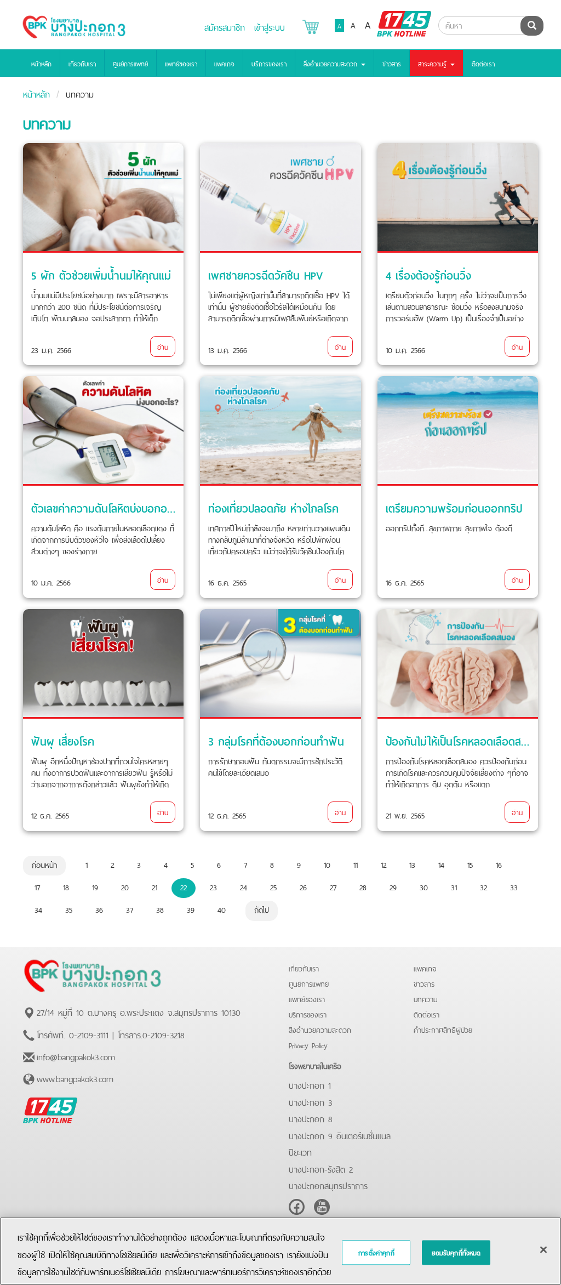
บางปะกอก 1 (310, 1084)
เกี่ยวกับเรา (82, 63)
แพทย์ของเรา (181, 63)
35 (68, 909)
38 (160, 909)
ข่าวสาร (391, 63)
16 (499, 864)
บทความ (426, 998)
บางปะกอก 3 (310, 1101)
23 (213, 886)
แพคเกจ (224, 63)
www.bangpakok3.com (75, 1077)
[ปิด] (543, 1250)
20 (125, 886)
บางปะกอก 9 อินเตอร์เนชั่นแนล (340, 1134)
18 (66, 886)
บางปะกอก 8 (310, 1117)
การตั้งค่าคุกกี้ (376, 1253)
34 (38, 909)
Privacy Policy (308, 1044)
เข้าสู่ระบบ (269, 26)
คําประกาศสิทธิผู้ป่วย (443, 1029)
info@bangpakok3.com (76, 1056)
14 (441, 864)
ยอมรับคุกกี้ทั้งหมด (456, 1253)
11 (355, 864)
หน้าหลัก (41, 63)
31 (454, 886)
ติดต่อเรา (483, 63)
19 (95, 886)
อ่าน (162, 346)
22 (183, 886)
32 (483, 886)
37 (129, 909)
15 (470, 864)
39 (190, 909)
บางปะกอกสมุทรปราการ (328, 1184)
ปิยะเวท (300, 1151)
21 (154, 886)
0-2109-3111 (88, 1034)
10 (327, 864)
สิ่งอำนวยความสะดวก (320, 1029)
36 (99, 909)
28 (363, 886)
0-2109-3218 (163, 1034)
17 (37, 886)
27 (333, 886)
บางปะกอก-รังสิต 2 (321, 1168)
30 (424, 886)
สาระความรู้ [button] (433, 63)
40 (221, 909)
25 (273, 886)
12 (383, 864)
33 (514, 886)
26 (303, 886)
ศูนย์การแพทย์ (130, 63)
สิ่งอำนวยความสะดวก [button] (332, 63)
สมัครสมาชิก (224, 26)
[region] (280, 1251)
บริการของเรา (269, 63)
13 (412, 864)
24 (243, 886)
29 (393, 886)
